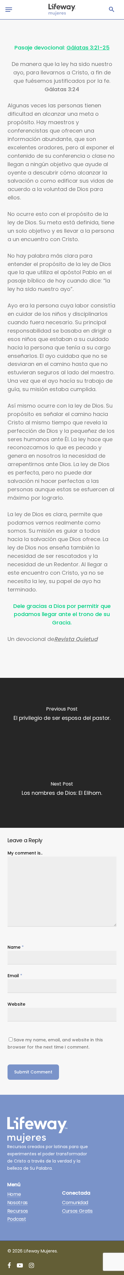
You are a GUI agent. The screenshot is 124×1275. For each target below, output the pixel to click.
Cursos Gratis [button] (77, 1211)
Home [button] (14, 1194)
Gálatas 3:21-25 (88, 47)
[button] (112, 9)
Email (15, 976)
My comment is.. (25, 853)
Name (16, 947)
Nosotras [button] (17, 1202)
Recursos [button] (17, 1211)
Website (16, 1004)
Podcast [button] (16, 1219)
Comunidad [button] (75, 1202)
